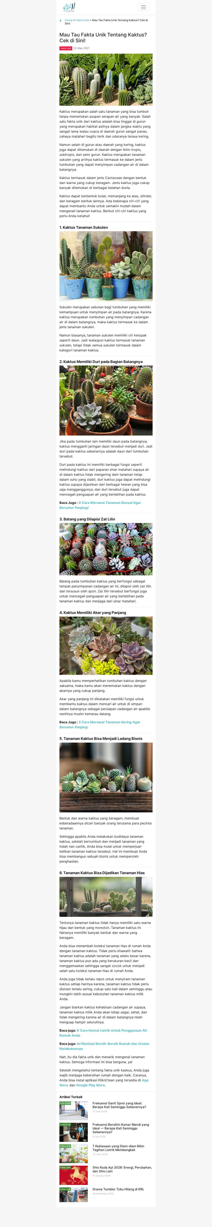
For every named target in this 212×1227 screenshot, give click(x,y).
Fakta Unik (82, 20)
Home (68, 20)
